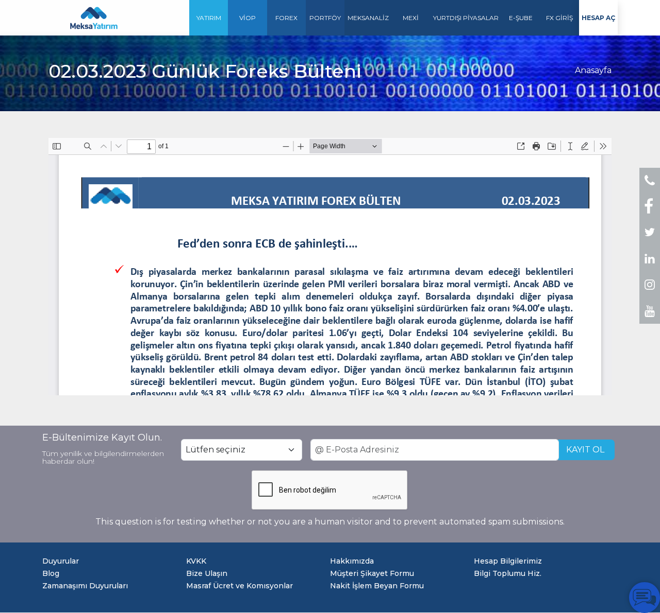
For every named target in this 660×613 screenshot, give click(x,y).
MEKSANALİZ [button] (368, 18)
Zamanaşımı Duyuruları (85, 585)
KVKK (196, 561)
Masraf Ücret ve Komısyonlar (239, 585)
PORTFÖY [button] (325, 18)
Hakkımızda (352, 561)
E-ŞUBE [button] (521, 18)
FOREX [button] (286, 18)
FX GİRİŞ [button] (559, 18)
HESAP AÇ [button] (598, 18)
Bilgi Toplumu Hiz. (507, 573)
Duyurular (60, 561)
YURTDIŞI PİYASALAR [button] (466, 18)
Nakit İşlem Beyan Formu (377, 585)
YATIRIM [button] (208, 18)
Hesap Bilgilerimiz (508, 561)
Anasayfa (593, 70)
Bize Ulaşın (206, 573)
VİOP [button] (247, 18)
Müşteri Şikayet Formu (372, 573)
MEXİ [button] (411, 18)
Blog (50, 573)
